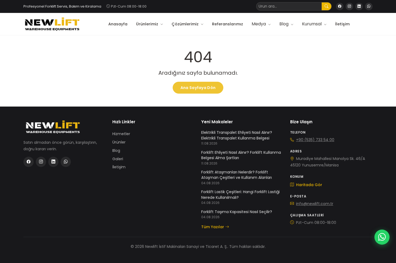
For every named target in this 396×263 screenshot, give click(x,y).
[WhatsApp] (369, 6)
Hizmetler (121, 133)
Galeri (117, 159)
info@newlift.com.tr (314, 203)
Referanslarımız (227, 24)
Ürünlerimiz (147, 24)
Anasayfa (117, 24)
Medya (259, 24)
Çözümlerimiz (186, 24)
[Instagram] (349, 6)
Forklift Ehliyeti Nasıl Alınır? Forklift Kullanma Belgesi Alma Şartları (241, 155)
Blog (284, 24)
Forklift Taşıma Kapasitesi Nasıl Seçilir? (236, 211)
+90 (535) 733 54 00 (315, 139)
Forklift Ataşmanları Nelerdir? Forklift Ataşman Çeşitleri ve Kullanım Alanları (236, 174)
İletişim (342, 24)
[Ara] (326, 6)
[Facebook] (339, 6)
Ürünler (119, 142)
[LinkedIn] (359, 6)
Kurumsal (312, 24)
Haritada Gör (308, 184)
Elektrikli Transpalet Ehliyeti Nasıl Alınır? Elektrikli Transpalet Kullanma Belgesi (236, 135)
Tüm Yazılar (212, 227)
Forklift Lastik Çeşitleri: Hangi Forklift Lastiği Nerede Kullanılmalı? (240, 194)
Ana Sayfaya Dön (198, 87)
